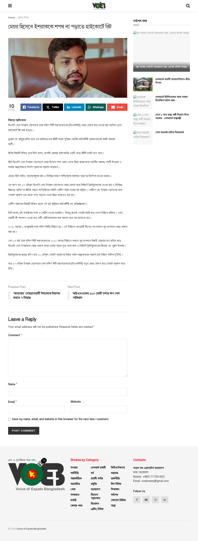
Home (11, 17)
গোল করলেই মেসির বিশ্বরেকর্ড (169, 132)
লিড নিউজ (116, 484)
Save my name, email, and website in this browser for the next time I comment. (60, 419)
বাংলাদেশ (95, 489)
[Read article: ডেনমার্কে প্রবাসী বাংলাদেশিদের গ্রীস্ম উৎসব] (143, 84)
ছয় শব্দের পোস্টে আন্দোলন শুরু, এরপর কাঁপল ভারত (161, 67)
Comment (15, 335)
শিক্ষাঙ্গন (115, 489)
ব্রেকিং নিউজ (23, 17)
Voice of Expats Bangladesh (31, 528)
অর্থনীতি (75, 473)
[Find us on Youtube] (146, 499)
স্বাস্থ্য (113, 505)
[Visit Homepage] (99, 6)
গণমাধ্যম (75, 494)
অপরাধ (74, 467)
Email (12, 402)
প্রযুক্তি (94, 484)
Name (12, 384)
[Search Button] (188, 6)
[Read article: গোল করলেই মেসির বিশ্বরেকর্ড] (143, 138)
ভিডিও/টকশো (118, 467)
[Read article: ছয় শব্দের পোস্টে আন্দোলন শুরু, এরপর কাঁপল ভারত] (161, 51)
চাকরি (73, 500)
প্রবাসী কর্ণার (97, 478)
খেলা (73, 489)
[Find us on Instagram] (155, 499)
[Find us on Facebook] (137, 499)
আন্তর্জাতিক (76, 478)
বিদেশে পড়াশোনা (95, 496)
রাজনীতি (115, 478)
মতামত (114, 473)
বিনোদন (95, 503)
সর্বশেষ (114, 494)
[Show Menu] (10, 6)
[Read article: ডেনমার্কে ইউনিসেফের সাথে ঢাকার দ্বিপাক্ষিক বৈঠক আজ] (143, 102)
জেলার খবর (76, 505)
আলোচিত (75, 484)
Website (76, 401)
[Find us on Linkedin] (164, 499)
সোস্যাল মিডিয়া (118, 500)
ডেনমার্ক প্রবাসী (98, 467)
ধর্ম (92, 473)
